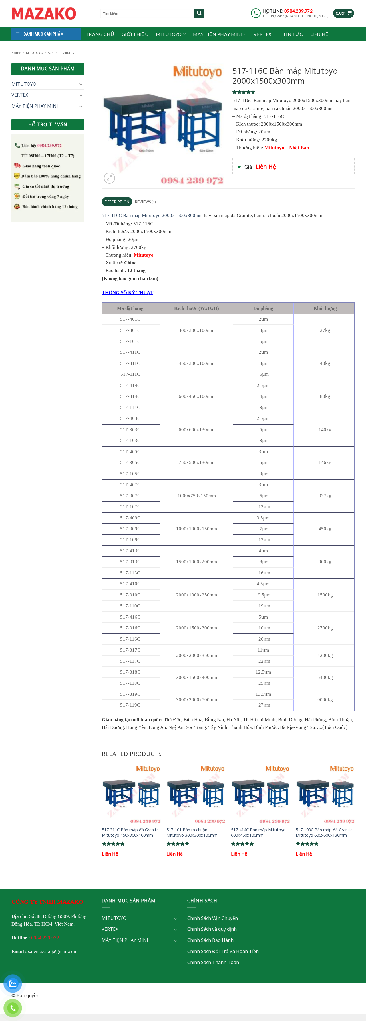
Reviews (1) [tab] (145, 201)
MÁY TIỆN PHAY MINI (217, 34)
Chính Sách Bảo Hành (210, 940)
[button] (343, 13)
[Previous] (102, 816)
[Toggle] (80, 84)
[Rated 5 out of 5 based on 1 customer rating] (293, 92)
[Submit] (199, 13)
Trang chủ (100, 34)
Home (16, 52)
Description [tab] (117, 201)
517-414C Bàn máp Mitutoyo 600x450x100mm (258, 832)
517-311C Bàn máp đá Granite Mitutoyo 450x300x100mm (130, 832)
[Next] (354, 816)
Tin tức (293, 34)
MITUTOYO (169, 34)
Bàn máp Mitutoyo (62, 52)
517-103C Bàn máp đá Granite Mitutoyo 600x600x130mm (324, 832)
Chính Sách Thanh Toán (213, 962)
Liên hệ (319, 34)
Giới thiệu (135, 34)
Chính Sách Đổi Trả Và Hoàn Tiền (223, 951)
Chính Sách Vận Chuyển (212, 918)
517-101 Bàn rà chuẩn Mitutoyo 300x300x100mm (192, 832)
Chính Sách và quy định (212, 929)
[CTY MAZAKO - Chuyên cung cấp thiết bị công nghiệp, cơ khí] (51, 13)
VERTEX (262, 34)
